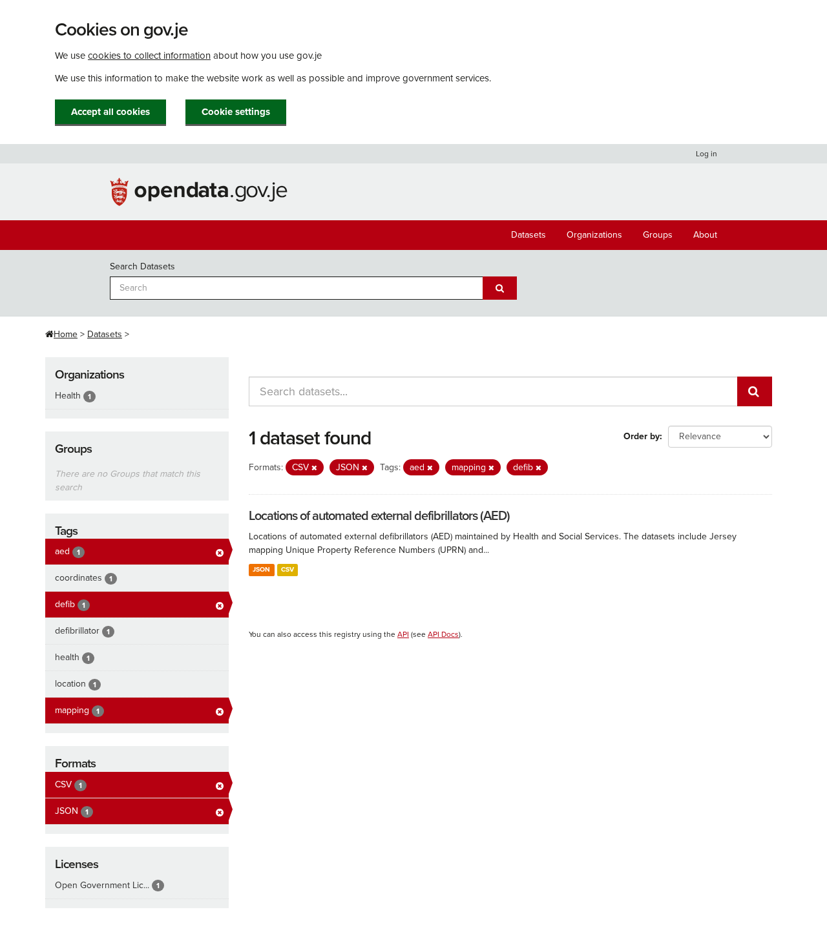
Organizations (594, 234)
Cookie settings (236, 112)
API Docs (443, 634)
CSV (287, 569)
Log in (706, 153)
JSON (261, 569)
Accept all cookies (110, 112)
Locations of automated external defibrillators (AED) (379, 516)
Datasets (528, 234)
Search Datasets (142, 266)
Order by (641, 436)
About (705, 234)
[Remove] (314, 468)
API (403, 634)
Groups (658, 234)
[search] (754, 391)
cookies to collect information (149, 55)
